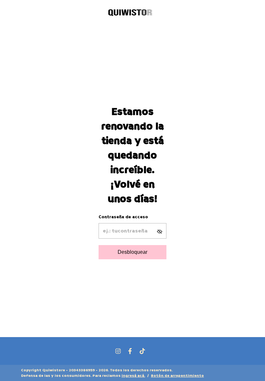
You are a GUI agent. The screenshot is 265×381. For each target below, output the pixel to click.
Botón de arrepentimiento (177, 375)
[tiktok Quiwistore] (142, 351)
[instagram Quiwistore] (118, 351)
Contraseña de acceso (123, 217)
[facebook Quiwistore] (130, 351)
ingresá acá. (133, 375)
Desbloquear (132, 252)
